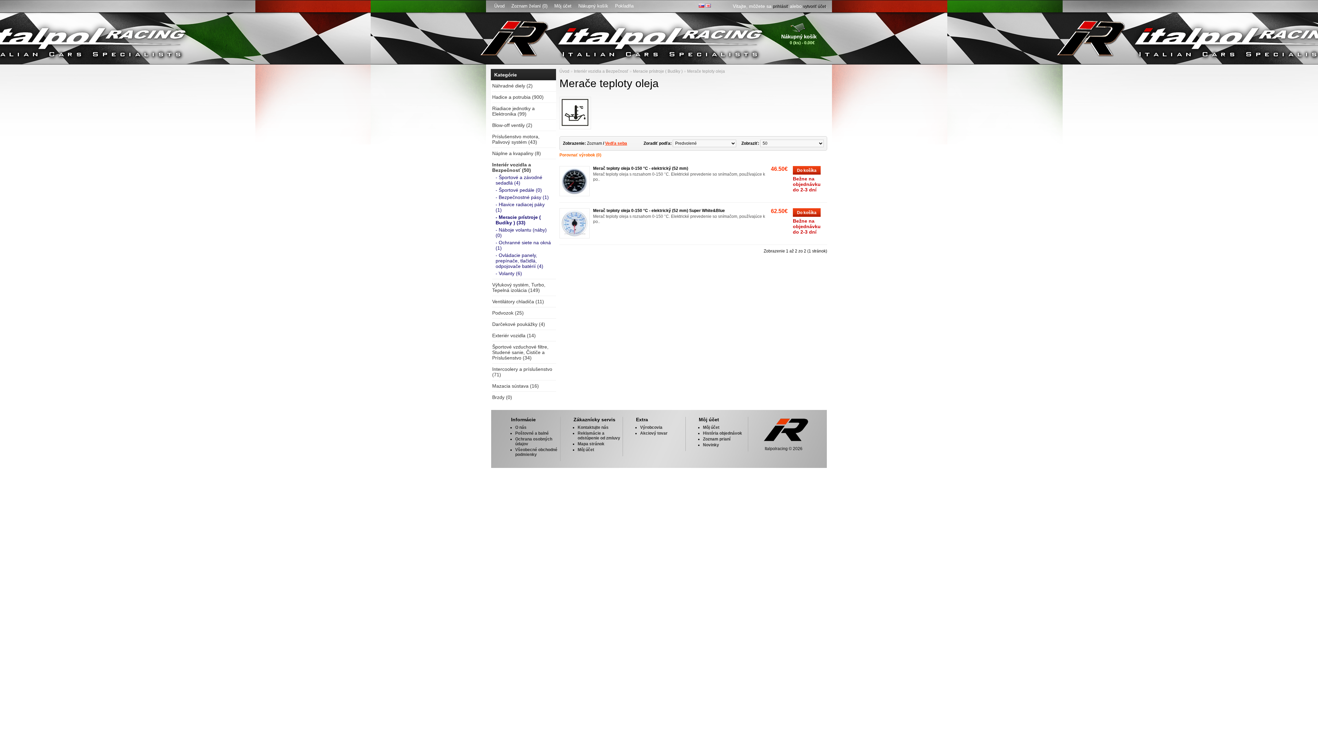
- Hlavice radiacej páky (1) (520, 207)
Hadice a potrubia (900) (518, 97)
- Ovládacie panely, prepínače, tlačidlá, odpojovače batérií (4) (519, 260)
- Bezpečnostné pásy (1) (522, 197)
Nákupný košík (593, 6)
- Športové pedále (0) (519, 190)
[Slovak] (701, 6)
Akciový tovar (654, 433)
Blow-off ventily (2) (512, 125)
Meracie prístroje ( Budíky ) (658, 71)
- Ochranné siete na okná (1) (523, 245)
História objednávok (722, 433)
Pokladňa (624, 6)
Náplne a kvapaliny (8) (516, 153)
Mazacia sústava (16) (515, 386)
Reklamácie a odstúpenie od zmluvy (599, 435)
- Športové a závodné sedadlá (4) (519, 180)
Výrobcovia (651, 427)
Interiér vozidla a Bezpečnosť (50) (511, 167)
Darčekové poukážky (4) (518, 324)
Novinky (711, 445)
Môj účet (562, 6)
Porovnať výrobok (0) (580, 155)
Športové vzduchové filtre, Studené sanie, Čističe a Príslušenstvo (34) (520, 352)
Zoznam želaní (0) (529, 6)
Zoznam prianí (716, 439)
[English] (708, 6)
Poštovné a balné (532, 433)
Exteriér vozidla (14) (514, 335)
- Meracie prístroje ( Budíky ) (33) (518, 219)
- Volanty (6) (509, 273)
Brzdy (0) (502, 397)
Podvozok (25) (508, 313)
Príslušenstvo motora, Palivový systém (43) (516, 139)
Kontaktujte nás (593, 427)
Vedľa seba (616, 143)
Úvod (499, 6)
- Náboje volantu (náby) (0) (521, 232)
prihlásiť (780, 6)
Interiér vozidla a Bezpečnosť (601, 71)
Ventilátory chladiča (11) (518, 301)
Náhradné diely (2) (512, 86)
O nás (521, 427)
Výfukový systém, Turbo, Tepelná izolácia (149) (518, 287)
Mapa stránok (591, 444)
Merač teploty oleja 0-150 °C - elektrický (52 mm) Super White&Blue (659, 210)
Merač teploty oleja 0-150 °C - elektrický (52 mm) (640, 168)
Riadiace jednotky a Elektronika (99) (513, 111)
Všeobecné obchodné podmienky (536, 452)
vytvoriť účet (814, 6)
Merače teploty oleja (706, 71)
